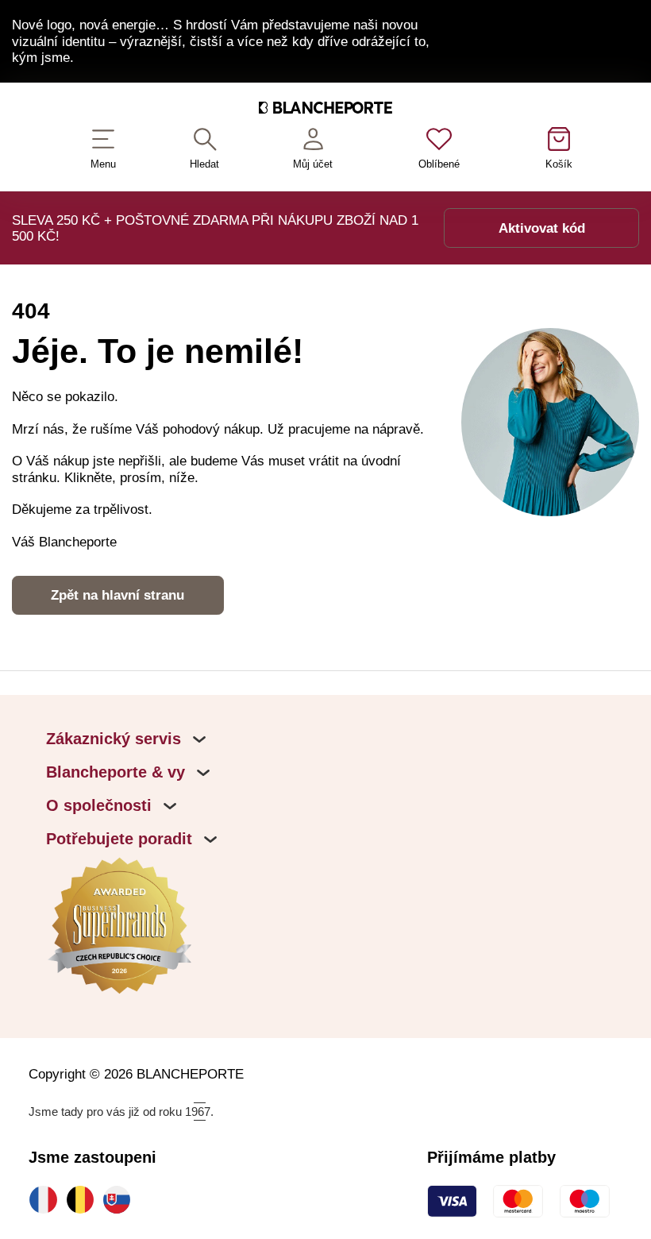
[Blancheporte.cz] (325, 110)
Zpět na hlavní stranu (117, 595)
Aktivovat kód (542, 228)
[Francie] (47, 1199)
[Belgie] (84, 1199)
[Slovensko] (120, 1199)
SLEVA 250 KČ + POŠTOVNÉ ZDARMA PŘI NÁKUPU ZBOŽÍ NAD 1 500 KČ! (215, 228)
